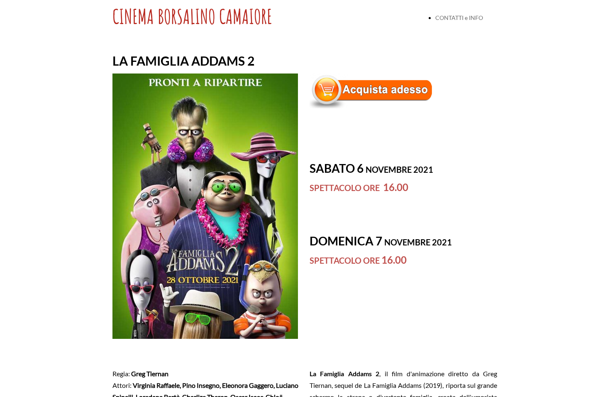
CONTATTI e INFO (459, 17)
